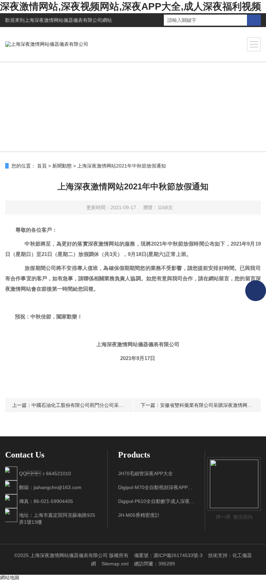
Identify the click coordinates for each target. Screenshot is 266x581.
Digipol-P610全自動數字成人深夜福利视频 (156, 501)
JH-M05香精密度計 (139, 515)
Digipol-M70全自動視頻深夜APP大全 (156, 487)
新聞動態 (62, 166)
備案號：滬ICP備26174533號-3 (168, 555)
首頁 (42, 166)
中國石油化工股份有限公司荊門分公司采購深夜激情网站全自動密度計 (107, 405)
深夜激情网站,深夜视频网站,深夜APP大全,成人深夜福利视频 (130, 6)
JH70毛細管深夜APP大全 (145, 473)
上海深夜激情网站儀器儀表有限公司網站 (68, 20)
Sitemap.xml (114, 563)
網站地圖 (9, 577)
